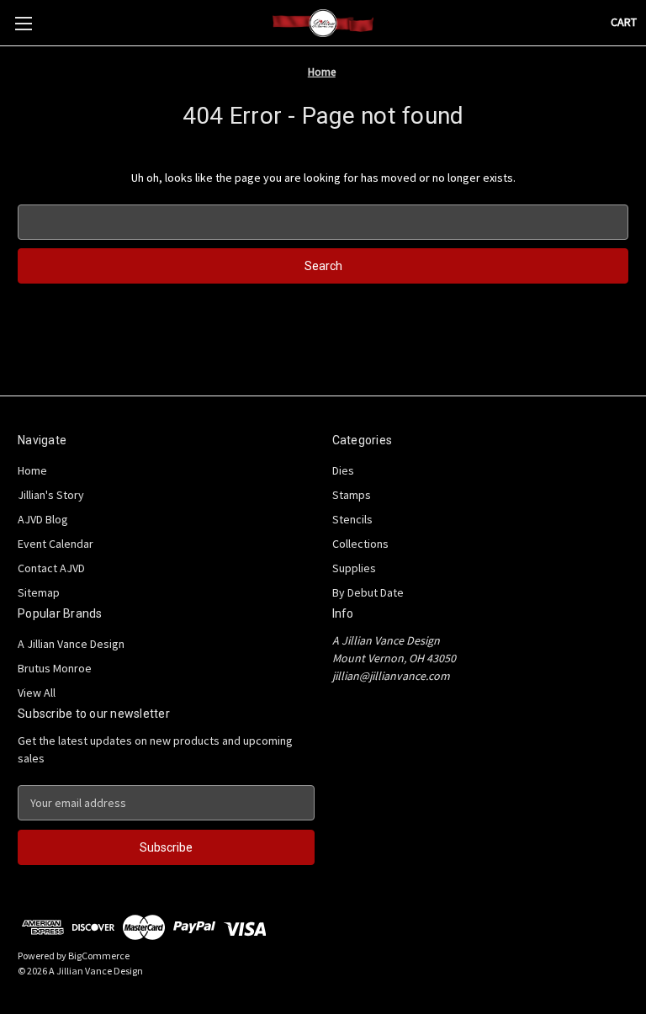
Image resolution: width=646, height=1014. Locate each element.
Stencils (352, 519)
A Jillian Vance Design (71, 643)
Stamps (351, 494)
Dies (343, 470)
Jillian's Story (51, 494)
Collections (360, 543)
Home (32, 470)
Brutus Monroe (55, 668)
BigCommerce (99, 955)
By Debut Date (368, 592)
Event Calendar (55, 543)
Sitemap (39, 592)
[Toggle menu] (23, 23)
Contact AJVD (51, 568)
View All (37, 692)
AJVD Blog (43, 519)
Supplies (354, 568)
